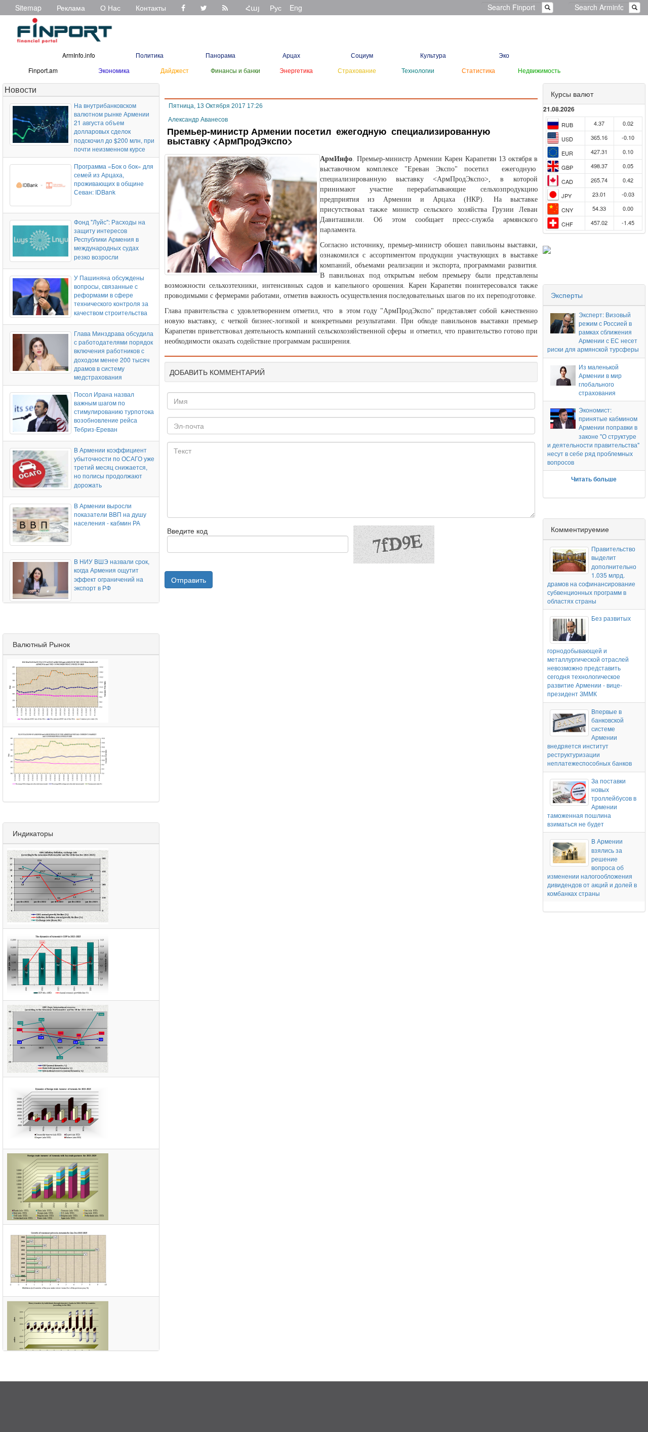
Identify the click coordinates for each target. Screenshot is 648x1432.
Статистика (478, 70)
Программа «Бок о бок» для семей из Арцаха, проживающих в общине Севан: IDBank (113, 179)
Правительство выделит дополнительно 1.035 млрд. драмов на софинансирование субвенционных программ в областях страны (591, 574)
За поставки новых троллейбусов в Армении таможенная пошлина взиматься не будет (591, 802)
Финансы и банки (235, 70)
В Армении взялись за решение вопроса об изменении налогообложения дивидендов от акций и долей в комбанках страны (592, 867)
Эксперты (567, 295)
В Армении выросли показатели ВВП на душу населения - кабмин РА (110, 514)
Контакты (151, 8)
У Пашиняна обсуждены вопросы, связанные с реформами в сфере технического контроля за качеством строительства (111, 295)
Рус (275, 8)
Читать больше (594, 478)
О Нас (110, 8)
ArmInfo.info (78, 55)
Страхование (357, 70)
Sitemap (28, 8)
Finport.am (43, 70)
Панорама (220, 55)
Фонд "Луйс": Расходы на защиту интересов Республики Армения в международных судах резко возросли (109, 239)
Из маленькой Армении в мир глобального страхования (600, 379)
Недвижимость (539, 70)
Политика (150, 55)
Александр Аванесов (198, 119)
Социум (362, 55)
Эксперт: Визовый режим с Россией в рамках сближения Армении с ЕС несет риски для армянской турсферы (593, 332)
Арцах (291, 55)
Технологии (417, 70)
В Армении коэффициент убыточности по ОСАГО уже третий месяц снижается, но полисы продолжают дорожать (114, 467)
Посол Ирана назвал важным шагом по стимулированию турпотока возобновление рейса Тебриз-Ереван (114, 411)
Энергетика (296, 70)
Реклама (71, 8)
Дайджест (174, 70)
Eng (296, 8)
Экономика (114, 70)
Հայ (253, 8)
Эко (504, 55)
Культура (433, 55)
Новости (20, 89)
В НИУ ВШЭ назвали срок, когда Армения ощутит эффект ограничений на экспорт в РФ (111, 574)
